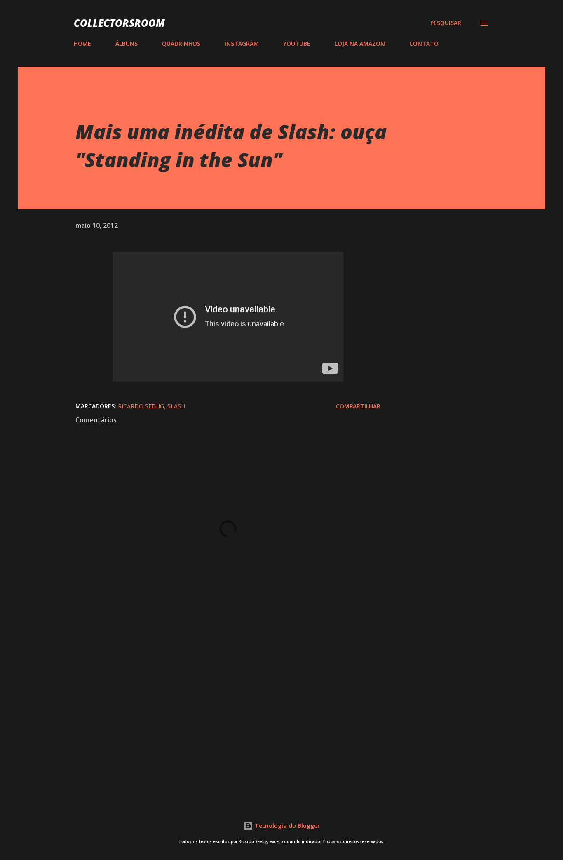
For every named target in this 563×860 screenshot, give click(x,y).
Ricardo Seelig (141, 406)
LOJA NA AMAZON (360, 43)
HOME (82, 43)
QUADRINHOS (181, 43)
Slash (176, 406)
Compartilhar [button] (358, 406)
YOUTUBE (296, 43)
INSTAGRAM (242, 43)
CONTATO (424, 43)
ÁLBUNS (126, 43)
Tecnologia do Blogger (286, 826)
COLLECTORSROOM (119, 23)
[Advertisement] (214, 696)
